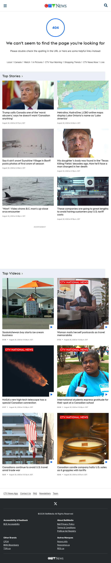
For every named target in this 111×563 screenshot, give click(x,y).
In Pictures (37, 62)
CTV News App (10, 493)
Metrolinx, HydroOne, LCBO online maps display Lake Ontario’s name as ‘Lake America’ (80, 115)
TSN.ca (7, 548)
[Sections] (5, 6)
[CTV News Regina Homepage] (55, 5)
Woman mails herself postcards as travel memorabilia (81, 334)
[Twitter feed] (55, 503)
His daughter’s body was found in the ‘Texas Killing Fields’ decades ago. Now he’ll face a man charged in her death (82, 163)
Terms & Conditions (66, 527)
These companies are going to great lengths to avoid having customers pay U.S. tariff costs (82, 211)
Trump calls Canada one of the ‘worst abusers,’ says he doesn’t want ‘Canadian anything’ (26, 115)
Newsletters (45, 493)
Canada (18, 62)
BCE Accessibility (11, 524)
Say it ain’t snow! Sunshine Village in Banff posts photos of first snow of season (26, 162)
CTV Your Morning (53, 62)
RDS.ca (60, 548)
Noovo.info (62, 541)
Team (55, 493)
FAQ (35, 493)
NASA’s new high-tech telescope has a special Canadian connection (24, 401)
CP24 (6, 541)
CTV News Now (90, 62)
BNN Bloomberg (11, 545)
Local (9, 62)
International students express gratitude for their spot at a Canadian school (82, 401)
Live (102, 62)
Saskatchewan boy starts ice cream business (23, 334)
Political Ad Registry (66, 531)
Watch (27, 62)
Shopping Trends (72, 62)
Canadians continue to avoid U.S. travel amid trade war (25, 469)
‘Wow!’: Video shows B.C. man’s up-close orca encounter (25, 210)
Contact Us (25, 493)
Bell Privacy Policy (65, 524)
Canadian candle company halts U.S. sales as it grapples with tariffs (82, 469)
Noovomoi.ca (63, 545)
